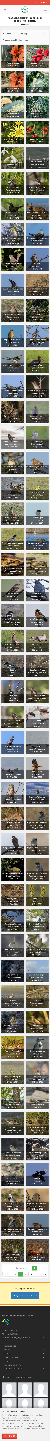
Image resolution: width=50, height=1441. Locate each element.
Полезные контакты (12, 1365)
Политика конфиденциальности (16, 1338)
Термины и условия (10, 1334)
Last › (43, 1274)
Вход (45, 3)
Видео (6, 1353)
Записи (7, 1350)
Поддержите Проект (25, 1295)
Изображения (10, 1346)
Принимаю (9, 1436)
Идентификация (11, 1357)
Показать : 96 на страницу (15, 33)
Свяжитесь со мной (10, 1330)
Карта (6, 1361)
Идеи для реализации (13, 1369)
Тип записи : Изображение (15, 40)
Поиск (36, 3)
